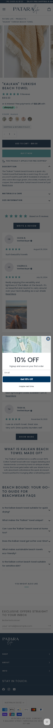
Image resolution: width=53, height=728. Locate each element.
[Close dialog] (48, 339)
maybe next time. (26, 386)
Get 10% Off (26, 379)
